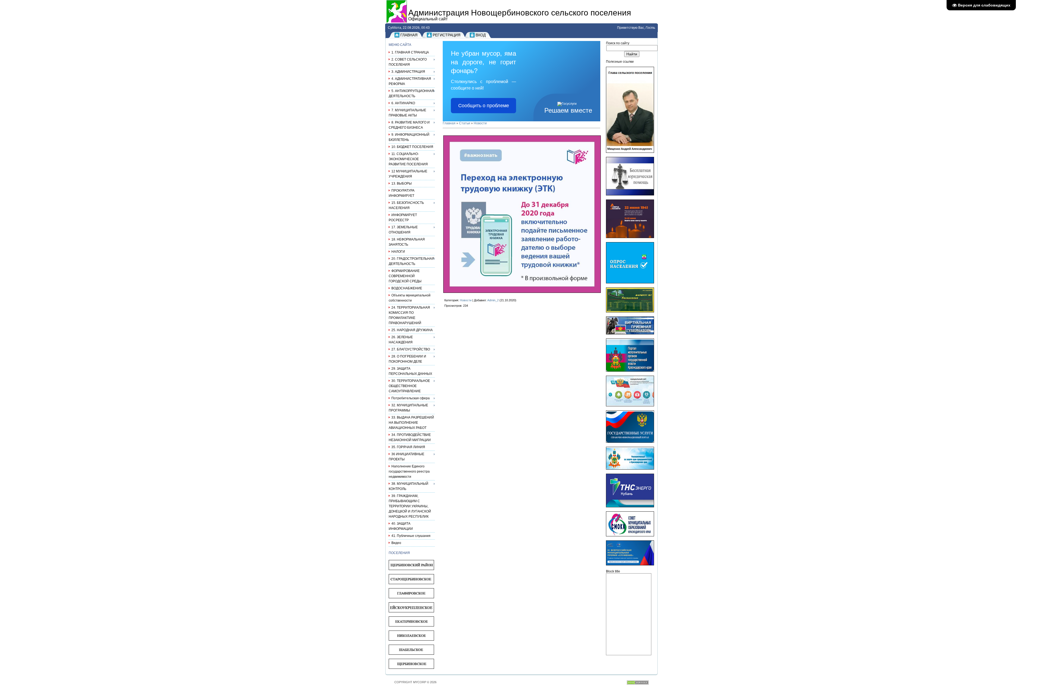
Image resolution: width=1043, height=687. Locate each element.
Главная (408, 35)
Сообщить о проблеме (483, 105)
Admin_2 (493, 300)
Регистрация (446, 35)
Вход (481, 35)
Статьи (464, 123)
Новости (480, 123)
